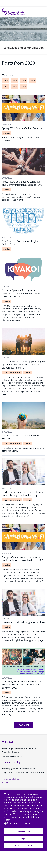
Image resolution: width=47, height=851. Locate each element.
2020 (23, 86)
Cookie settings (23, 831)
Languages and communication (23, 47)
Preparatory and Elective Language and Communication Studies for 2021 (22, 183)
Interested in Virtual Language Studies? (23, 622)
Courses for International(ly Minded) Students (22, 437)
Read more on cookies (18, 823)
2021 (14, 86)
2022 (5, 86)
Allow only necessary (23, 845)
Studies (6, 133)
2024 (23, 80)
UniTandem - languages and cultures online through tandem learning (22, 493)
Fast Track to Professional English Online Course (20, 242)
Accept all (23, 838)
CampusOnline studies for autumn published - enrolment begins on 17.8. (23, 559)
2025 (14, 80)
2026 (5, 80)
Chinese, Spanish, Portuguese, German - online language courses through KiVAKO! (21, 293)
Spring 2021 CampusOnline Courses (22, 128)
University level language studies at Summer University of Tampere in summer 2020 (21, 684)
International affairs (11, 372)
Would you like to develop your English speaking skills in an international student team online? (23, 364)
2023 (32, 80)
